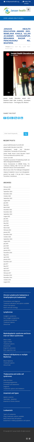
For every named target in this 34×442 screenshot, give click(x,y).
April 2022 (6, 225)
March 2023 (7, 207)
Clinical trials (7, 346)
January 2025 (7, 189)
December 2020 (8, 234)
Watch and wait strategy (10, 307)
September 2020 (8, 239)
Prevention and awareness (11, 384)
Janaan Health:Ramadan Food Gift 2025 (14, 145)
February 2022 (7, 230)
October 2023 (7, 196)
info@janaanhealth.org (12, 1)
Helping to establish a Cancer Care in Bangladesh (16, 172)
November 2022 (8, 212)
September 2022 (8, 214)
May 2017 (6, 266)
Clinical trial (6, 324)
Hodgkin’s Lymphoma (9, 316)
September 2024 (8, 191)
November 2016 (8, 277)
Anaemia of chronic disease (11, 401)
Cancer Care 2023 (8, 157)
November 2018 (8, 252)
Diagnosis (6, 386)
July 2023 (6, 203)
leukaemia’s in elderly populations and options (16, 420)
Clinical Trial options (9, 305)
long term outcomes (9, 348)
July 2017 (6, 264)
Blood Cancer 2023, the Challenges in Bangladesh (16, 170)
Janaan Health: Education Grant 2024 (13, 147)
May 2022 (6, 223)
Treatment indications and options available (16, 303)
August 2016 (7, 282)
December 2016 (8, 275)
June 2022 (6, 221)
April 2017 (6, 268)
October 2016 (7, 280)
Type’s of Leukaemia (9, 414)
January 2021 (7, 232)
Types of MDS (7, 342)
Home (5, 18)
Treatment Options (9, 322)
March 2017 (7, 270)
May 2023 (6, 205)
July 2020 (6, 243)
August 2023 (7, 200)
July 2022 (6, 218)
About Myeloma (8, 361)
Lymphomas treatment (10, 320)
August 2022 (7, 216)
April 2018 (6, 257)
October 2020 (7, 237)
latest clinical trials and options (12, 418)
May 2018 (6, 255)
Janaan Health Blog (16, 18)
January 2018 (7, 259)
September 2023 (8, 198)
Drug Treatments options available (13, 416)
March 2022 (7, 228)
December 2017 (8, 261)
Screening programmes (10, 382)
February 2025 (7, 187)
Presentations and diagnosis (11, 301)
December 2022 (8, 209)
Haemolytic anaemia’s (10, 399)
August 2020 (7, 241)
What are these (7, 380)
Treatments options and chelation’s (13, 388)
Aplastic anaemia (8, 397)
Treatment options (9, 344)
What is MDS (7, 340)
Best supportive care (9, 350)
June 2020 (6, 246)
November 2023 (8, 194)
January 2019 (7, 250)
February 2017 (7, 273)
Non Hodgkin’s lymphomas (11, 318)
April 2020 (6, 248)
